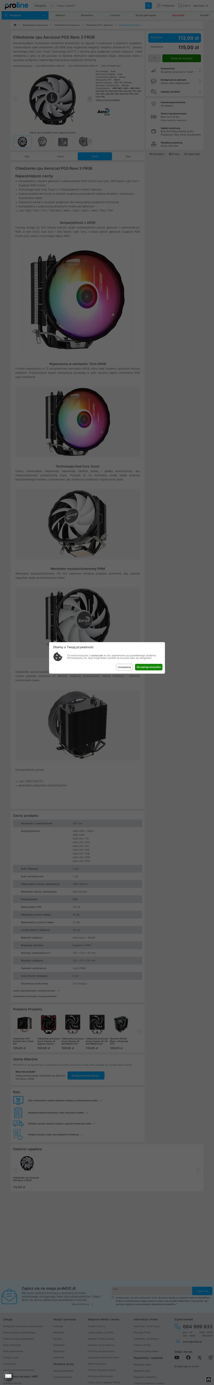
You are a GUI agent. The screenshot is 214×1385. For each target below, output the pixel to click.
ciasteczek (97, 655)
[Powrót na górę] (208, 1380)
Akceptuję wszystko (149, 667)
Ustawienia (124, 667)
